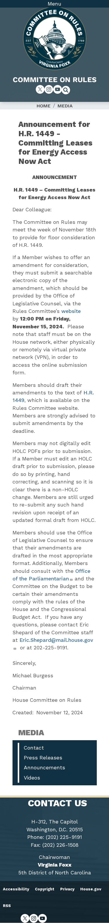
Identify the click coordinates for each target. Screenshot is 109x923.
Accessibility (16, 889)
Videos (32, 778)
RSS (7, 905)
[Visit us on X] (40, 89)
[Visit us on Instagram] (48, 89)
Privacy (67, 889)
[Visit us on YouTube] (57, 89)
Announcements (44, 767)
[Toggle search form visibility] (68, 91)
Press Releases (43, 758)
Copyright (44, 889)
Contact (34, 748)
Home (44, 106)
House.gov (90, 889)
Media (65, 106)
